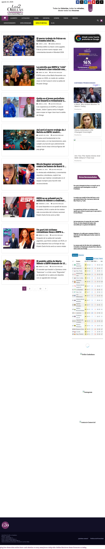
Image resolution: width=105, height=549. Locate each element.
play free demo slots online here (11, 547)
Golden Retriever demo (64, 547)
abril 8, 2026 (42, 104)
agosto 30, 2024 (43, 135)
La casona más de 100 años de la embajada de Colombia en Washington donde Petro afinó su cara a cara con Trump (87, 246)
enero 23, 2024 (43, 235)
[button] (98, 20)
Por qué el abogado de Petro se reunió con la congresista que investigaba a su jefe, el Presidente (87, 187)
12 (40, 288)
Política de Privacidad (96, 538)
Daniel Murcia (55, 44)
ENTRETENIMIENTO (10, 23)
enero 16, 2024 (43, 266)
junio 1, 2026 (42, 44)
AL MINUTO (13, 18)
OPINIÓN (56, 18)
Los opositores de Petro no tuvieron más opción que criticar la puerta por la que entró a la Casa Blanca (87, 211)
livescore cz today (79, 547)
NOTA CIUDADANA (25, 23)
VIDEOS (66, 18)
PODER (36, 18)
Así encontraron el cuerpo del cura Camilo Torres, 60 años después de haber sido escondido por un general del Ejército (86, 223)
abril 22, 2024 (43, 169)
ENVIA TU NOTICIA (41, 23)
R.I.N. (53, 23)
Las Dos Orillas (56, 72)
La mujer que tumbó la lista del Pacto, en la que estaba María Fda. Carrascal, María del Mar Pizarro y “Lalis (86, 199)
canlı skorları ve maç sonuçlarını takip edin (40, 547)
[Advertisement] (87, 372)
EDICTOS (75, 18)
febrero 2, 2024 (43, 203)
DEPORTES (46, 18)
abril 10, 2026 (43, 72)
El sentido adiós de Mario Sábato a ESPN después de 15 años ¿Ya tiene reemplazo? (51, 263)
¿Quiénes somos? (83, 538)
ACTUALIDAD (26, 18)
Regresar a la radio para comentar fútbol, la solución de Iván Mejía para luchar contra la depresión (87, 235)
